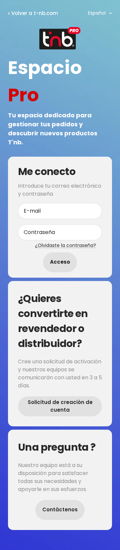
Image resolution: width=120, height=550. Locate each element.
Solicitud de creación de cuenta (60, 406)
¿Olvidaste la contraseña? (65, 245)
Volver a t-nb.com (34, 13)
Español (97, 13)
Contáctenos (60, 509)
